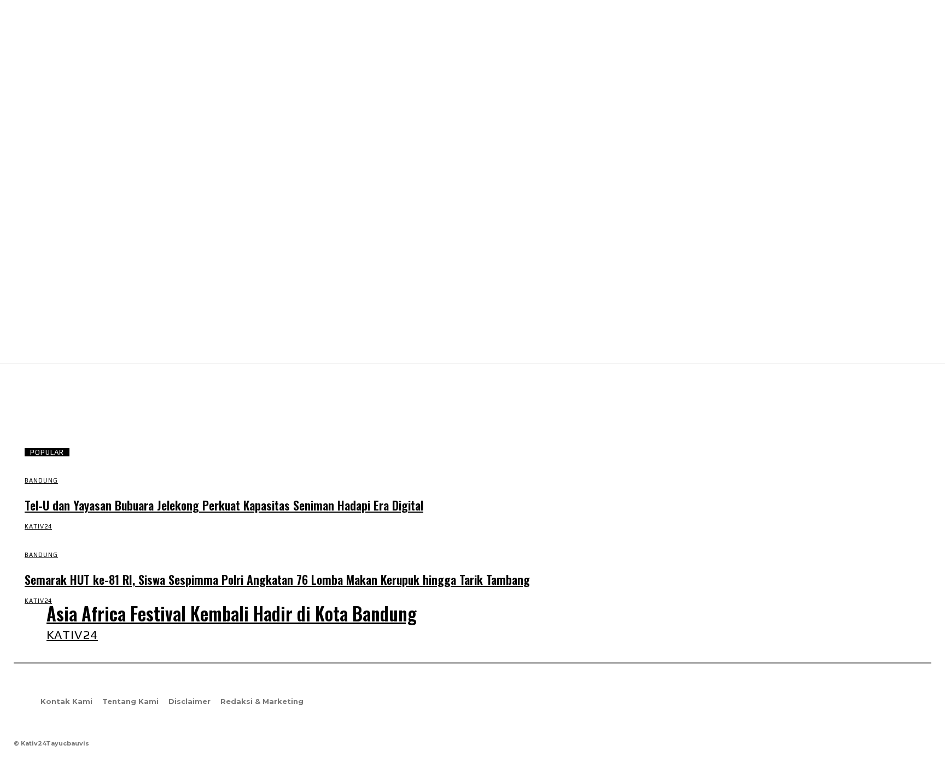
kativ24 (38, 526)
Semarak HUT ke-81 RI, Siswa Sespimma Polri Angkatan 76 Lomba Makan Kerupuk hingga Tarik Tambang (277, 579)
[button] (918, 344)
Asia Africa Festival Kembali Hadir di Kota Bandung (231, 613)
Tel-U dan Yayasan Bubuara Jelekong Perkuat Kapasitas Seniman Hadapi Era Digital (224, 505)
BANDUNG (41, 480)
